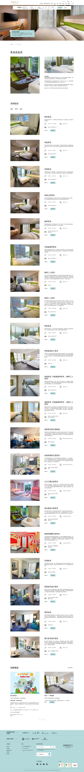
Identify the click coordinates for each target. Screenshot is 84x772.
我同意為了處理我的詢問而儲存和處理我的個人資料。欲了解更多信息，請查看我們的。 (46, 749)
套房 (21, 109)
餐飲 (60, 3)
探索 (63, 3)
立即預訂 (52, 130)
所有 (11, 109)
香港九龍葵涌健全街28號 (27, 746)
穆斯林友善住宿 (47, 3)
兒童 (48, 7)
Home (11, 44)
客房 (16, 109)
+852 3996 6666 (25, 748)
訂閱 (53, 747)
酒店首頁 (41, 3)
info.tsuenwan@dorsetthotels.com (28, 751)
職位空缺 (8, 746)
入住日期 (31, 7)
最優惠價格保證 (9, 750)
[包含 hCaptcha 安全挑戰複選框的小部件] (43, 754)
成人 (45, 7)
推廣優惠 (52, 7)
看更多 (11, 715)
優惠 (52, 3)
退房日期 (39, 7)
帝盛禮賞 (68, 1)
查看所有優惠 (70, 667)
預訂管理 (65, 7)
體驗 (69, 3)
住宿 (55, 3)
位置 (57, 3)
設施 (66, 3)
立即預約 (60, 7)
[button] (39, 720)
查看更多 (46, 130)
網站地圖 (8, 753)
